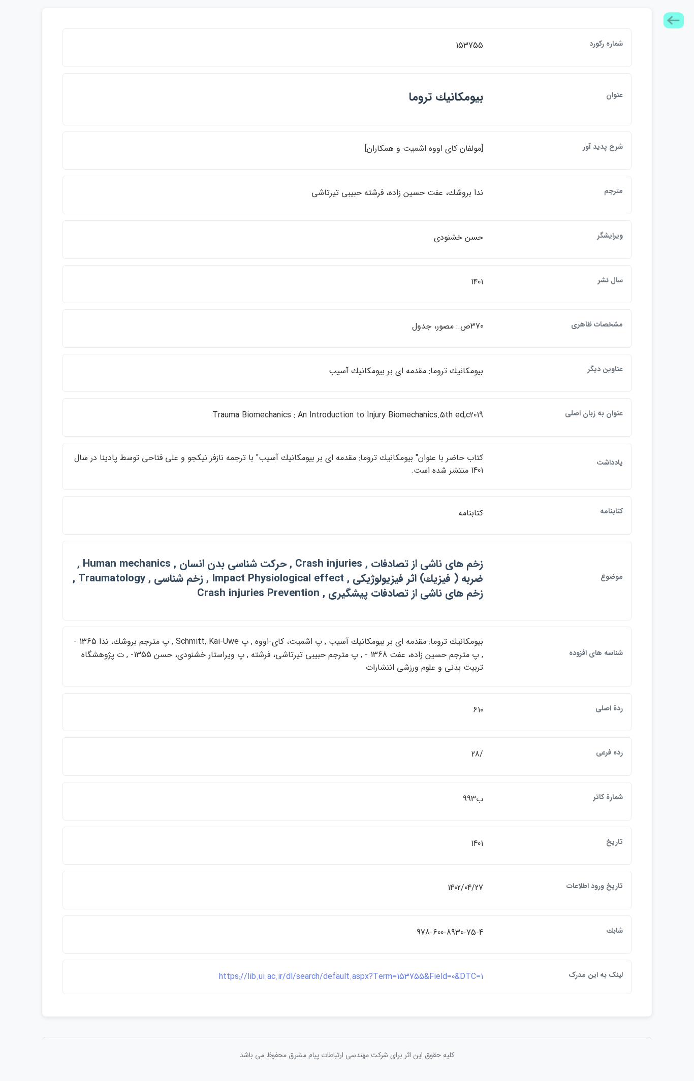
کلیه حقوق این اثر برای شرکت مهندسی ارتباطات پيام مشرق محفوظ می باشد (347, 1055)
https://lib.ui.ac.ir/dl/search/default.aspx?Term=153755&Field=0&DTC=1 (351, 976)
